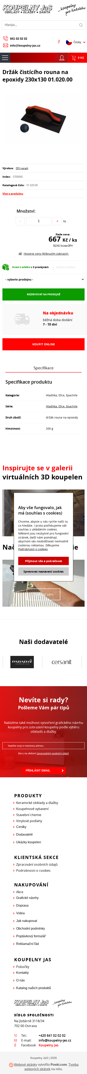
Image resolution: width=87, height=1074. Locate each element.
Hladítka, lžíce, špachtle (61, 406)
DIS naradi (22, 168)
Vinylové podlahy (29, 821)
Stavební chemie (28, 815)
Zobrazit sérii (43, 594)
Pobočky (22, 966)
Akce (19, 892)
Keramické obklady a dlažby (37, 803)
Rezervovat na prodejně (43, 294)
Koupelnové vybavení (32, 809)
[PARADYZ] (22, 662)
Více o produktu (12, 193)
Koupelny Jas (48, 1045)
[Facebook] (59, 41)
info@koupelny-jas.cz (25, 45)
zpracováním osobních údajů (53, 753)
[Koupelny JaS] (43, 9)
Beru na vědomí (43, 753)
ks (64, 221)
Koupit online (43, 344)
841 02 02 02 (18, 38)
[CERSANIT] (61, 662)
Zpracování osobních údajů (37, 864)
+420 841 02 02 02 (52, 1035)
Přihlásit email (38, 770)
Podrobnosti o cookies (33, 870)
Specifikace (44, 368)
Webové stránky (25, 1064)
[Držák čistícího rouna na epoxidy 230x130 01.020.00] (43, 120)
